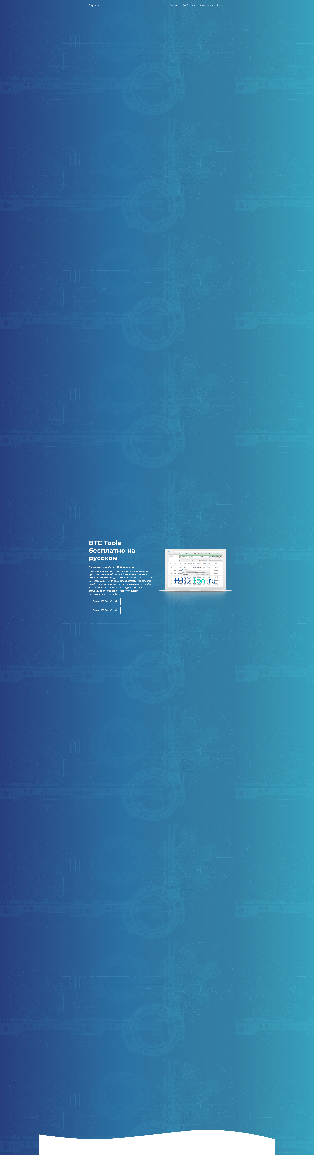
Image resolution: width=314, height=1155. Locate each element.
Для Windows (189, 5)
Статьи (219, 5)
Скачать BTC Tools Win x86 (105, 610)
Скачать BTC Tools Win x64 (105, 601)
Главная (173, 5)
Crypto (94, 5)
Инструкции (205, 5)
